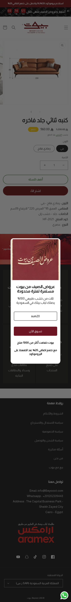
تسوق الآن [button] (35, 331)
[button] (35, 316)
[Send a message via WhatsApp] (64, 595)
